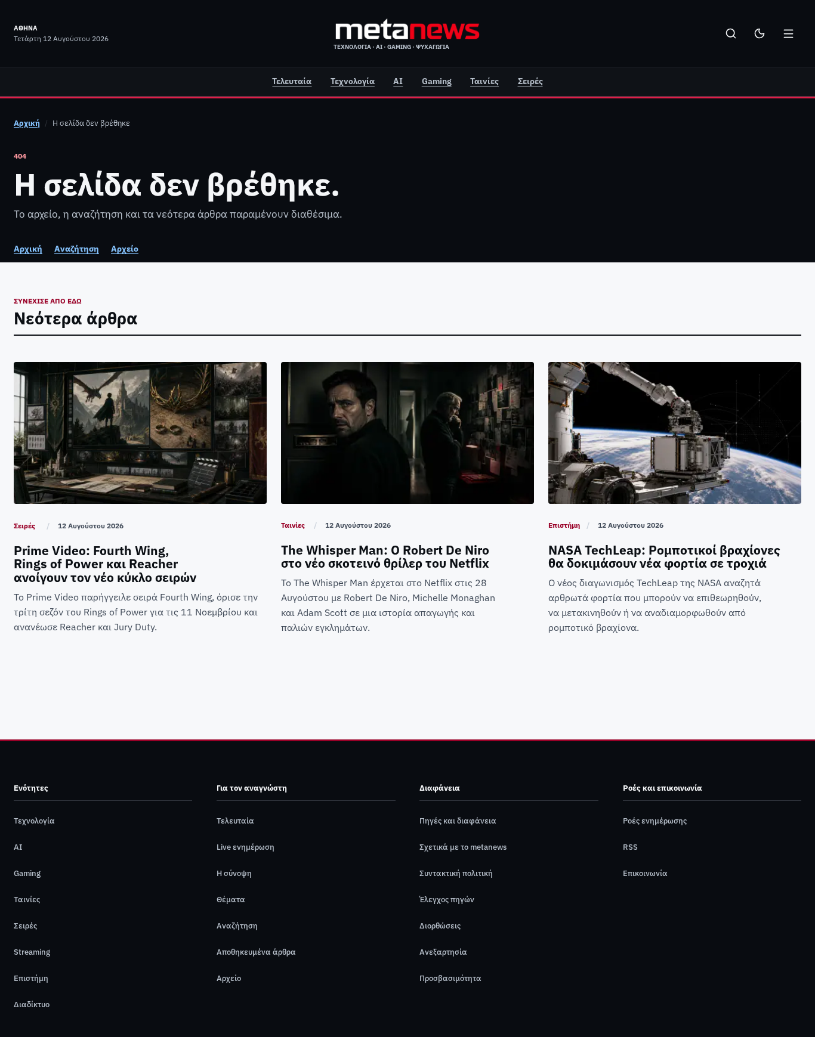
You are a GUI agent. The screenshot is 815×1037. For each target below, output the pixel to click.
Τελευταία (291, 81)
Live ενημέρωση (245, 847)
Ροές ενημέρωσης (655, 821)
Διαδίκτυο (32, 1004)
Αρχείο (124, 248)
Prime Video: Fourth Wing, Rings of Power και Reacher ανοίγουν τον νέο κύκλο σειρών (105, 564)
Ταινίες (484, 81)
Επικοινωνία (645, 873)
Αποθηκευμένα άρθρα (256, 952)
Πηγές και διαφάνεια (457, 821)
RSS (630, 847)
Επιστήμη (564, 525)
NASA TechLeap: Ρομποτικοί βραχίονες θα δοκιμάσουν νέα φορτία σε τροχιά (664, 557)
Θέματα (231, 899)
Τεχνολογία (353, 81)
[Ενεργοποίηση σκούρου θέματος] (759, 33)
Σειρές (530, 81)
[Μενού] (788, 33)
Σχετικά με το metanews (463, 847)
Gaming (437, 81)
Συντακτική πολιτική (456, 873)
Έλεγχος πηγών (446, 899)
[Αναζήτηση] (731, 33)
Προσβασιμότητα (450, 978)
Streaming (32, 952)
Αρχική (27, 123)
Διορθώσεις (440, 926)
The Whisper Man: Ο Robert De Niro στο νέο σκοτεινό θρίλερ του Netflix (385, 557)
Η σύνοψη (234, 873)
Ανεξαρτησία (443, 952)
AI (398, 81)
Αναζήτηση (76, 248)
